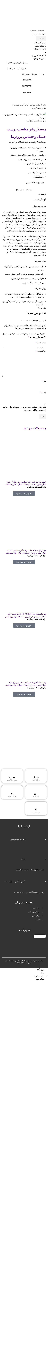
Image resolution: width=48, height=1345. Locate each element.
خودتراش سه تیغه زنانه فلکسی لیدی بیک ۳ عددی (26, 482)
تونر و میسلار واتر (39, 108)
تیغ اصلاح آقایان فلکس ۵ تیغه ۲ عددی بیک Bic (27, 683)
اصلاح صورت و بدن (38, 484)
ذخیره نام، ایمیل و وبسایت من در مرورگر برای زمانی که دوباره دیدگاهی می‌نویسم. (24, 408)
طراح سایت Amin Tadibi (24, 962)
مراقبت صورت (20, 105)
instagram (27, 80)
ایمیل (43, 392)
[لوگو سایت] (37, 9)
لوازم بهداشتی (34, 105)
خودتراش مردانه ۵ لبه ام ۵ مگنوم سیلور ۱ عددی (26, 550)
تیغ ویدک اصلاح (23, 484)
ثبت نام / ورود (37, 908)
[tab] (29, 189)
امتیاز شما (41, 342)
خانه (44, 105)
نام (44, 381)
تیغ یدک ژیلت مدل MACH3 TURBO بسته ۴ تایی (26, 614)
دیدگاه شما (41, 351)
